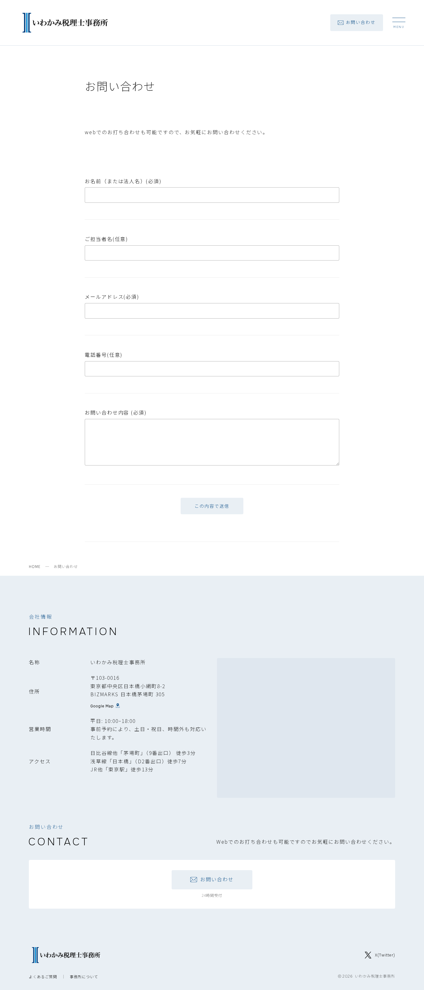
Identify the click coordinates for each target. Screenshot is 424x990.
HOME (35, 566)
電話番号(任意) (104, 354)
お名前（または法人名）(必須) (123, 181)
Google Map (102, 706)
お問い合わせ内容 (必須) (116, 412)
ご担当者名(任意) (106, 239)
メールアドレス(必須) (112, 296)
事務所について (84, 976)
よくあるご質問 (43, 976)
